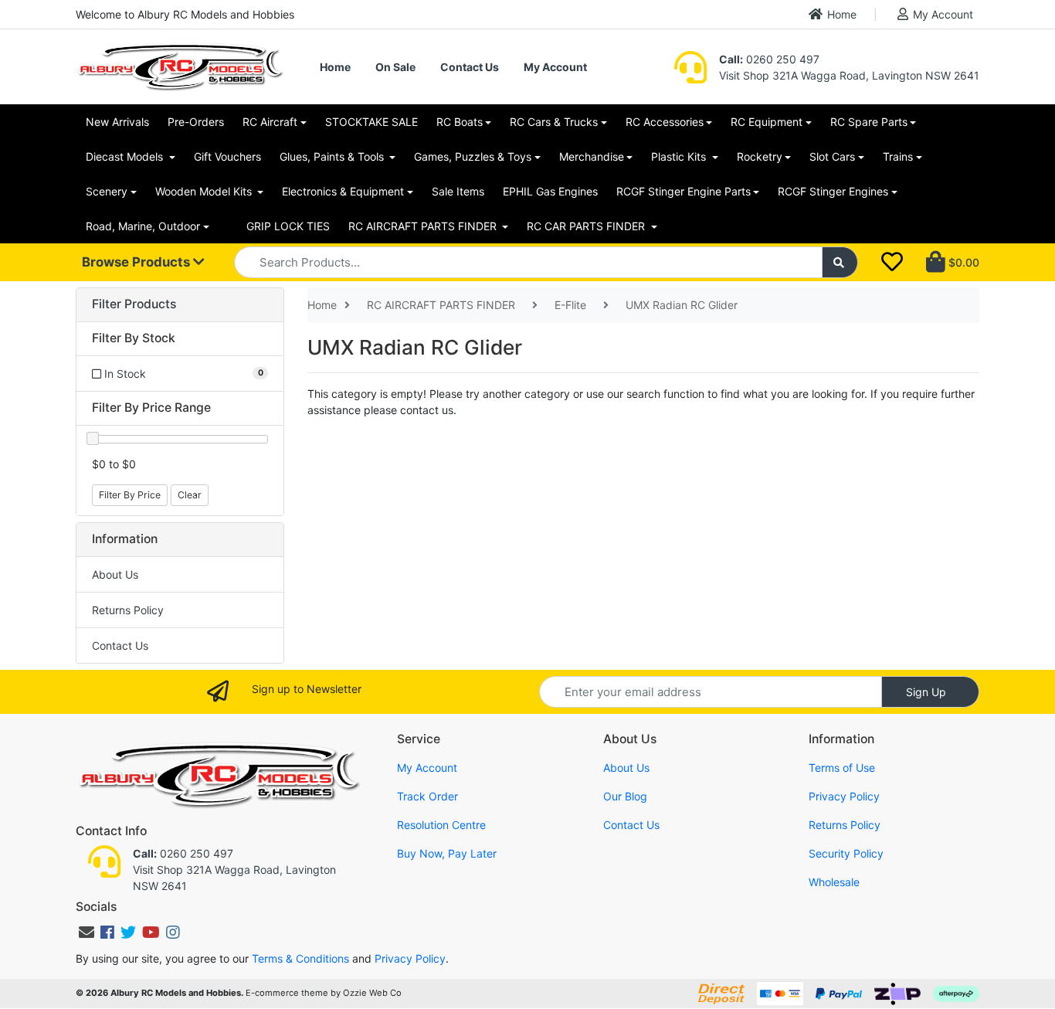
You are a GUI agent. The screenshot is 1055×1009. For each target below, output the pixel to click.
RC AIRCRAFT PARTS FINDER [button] (424, 226)
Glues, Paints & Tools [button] (333, 156)
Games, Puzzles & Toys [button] (472, 156)
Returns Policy (128, 610)
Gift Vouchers (227, 156)
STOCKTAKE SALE (371, 121)
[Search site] (840, 262)
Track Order (427, 796)
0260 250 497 (769, 59)
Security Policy (846, 853)
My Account (943, 14)
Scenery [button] (106, 191)
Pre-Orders (196, 121)
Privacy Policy (844, 796)
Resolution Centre (441, 824)
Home (842, 14)
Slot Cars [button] (832, 156)
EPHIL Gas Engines (550, 191)
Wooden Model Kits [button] (205, 191)
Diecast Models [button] (126, 156)
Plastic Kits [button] (680, 156)
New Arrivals (117, 121)
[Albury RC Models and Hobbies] (180, 65)
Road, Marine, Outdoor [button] (143, 226)
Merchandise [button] (591, 156)
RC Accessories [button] (665, 121)
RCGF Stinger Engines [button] (833, 191)
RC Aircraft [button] (270, 121)
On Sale (395, 66)
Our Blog (625, 796)
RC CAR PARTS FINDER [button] (587, 226)
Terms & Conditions (300, 958)
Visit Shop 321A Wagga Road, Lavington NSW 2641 (849, 75)
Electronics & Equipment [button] (343, 191)
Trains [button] (898, 156)
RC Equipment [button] (766, 121)
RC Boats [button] (459, 121)
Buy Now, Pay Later (447, 853)
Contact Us (469, 66)
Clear (190, 495)
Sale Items (458, 191)
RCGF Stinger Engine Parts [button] (683, 191)
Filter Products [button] (134, 304)
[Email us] (86, 932)
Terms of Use (842, 767)
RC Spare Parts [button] (868, 121)
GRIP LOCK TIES (288, 226)
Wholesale (834, 881)
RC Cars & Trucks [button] (554, 121)
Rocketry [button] (759, 156)
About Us (115, 574)
